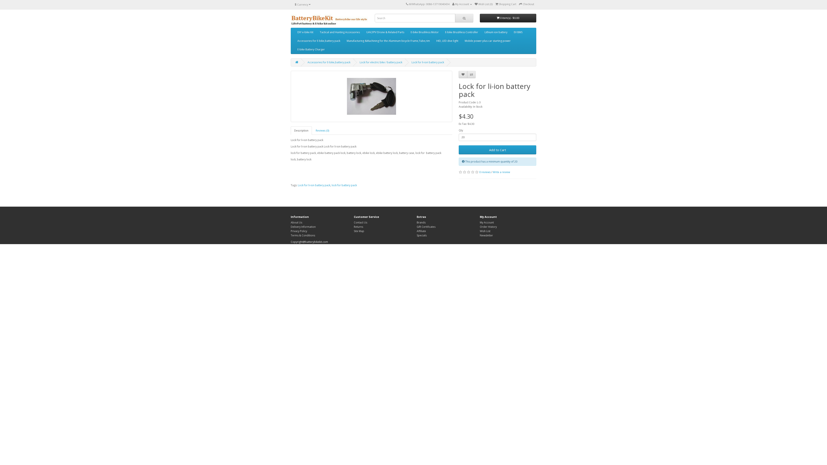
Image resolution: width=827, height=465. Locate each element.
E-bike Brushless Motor (425, 32)
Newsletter (486, 235)
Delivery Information (303, 227)
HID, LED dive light (447, 41)
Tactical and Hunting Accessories (340, 32)
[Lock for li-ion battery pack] (371, 96)
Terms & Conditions (303, 235)
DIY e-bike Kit (305, 32)
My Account (487, 222)
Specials (422, 235)
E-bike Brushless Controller (461, 32)
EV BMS (518, 32)
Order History (488, 227)
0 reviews (485, 172)
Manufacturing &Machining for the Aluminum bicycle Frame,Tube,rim (388, 41)
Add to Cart (497, 150)
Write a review (501, 172)
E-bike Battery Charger (311, 49)
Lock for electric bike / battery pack (381, 62)
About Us (296, 222)
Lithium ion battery (496, 32)
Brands (421, 222)
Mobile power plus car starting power (488, 41)
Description (301, 130)
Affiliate (421, 231)
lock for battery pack (344, 185)
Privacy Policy (299, 231)
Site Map (359, 231)
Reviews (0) (322, 130)
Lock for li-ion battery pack (428, 62)
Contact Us (360, 222)
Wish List (485, 231)
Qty (461, 130)
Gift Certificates (426, 227)
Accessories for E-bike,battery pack (318, 41)
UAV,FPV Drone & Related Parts (385, 32)
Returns (358, 227)
